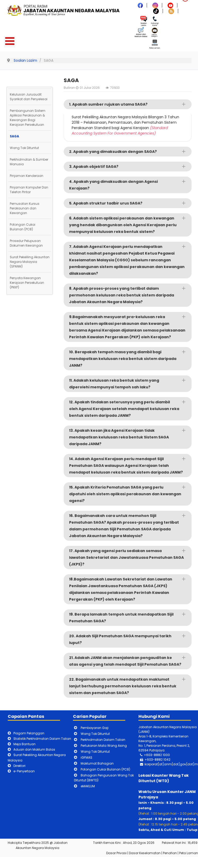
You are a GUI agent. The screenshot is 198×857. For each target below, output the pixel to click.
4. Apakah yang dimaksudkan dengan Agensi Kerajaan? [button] (113, 185)
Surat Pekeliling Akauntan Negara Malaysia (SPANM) (30, 262)
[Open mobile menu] (9, 42)
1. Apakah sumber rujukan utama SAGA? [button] (108, 104)
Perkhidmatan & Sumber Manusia (29, 161)
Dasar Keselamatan (145, 853)
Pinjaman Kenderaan (26, 176)
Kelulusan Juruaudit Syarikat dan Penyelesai (28, 96)
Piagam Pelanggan (28, 733)
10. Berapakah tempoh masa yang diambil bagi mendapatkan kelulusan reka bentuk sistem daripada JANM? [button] (122, 358)
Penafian (170, 853)
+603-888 (153, 759)
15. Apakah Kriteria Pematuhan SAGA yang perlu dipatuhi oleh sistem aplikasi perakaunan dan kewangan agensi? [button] (125, 494)
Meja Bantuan (24, 744)
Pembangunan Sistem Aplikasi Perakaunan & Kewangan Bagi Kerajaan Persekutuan (27, 117)
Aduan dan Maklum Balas (34, 749)
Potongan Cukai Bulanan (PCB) (22, 226)
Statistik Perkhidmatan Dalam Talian (42, 738)
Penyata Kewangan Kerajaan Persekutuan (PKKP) (27, 282)
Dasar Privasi (116, 853)
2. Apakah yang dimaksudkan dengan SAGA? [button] (113, 151)
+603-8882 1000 (157, 755)
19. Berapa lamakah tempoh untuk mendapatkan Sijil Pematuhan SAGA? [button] (121, 618)
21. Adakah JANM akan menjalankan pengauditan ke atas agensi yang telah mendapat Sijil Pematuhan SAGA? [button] (125, 661)
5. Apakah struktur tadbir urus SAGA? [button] (105, 203)
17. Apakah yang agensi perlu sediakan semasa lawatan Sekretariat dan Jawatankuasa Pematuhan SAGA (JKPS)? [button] (126, 557)
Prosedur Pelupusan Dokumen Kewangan (26, 243)
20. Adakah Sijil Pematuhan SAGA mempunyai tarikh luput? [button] (120, 639)
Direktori (19, 766)
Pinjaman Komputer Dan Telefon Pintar (29, 189)
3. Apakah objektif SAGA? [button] (93, 166)
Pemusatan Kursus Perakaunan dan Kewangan (24, 208)
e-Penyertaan (24, 771)
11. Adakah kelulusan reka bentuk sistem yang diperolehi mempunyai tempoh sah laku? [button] (114, 384)
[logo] (64, 10)
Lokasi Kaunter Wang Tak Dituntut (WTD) (163, 778)
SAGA (14, 136)
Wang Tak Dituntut (24, 148)
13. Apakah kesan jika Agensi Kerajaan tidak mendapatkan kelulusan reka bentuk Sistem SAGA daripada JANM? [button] (119, 437)
